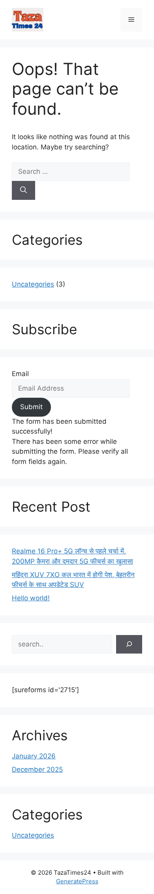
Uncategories (33, 284)
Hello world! (31, 598)
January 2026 (34, 756)
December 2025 (37, 769)
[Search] (23, 190)
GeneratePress (77, 881)
